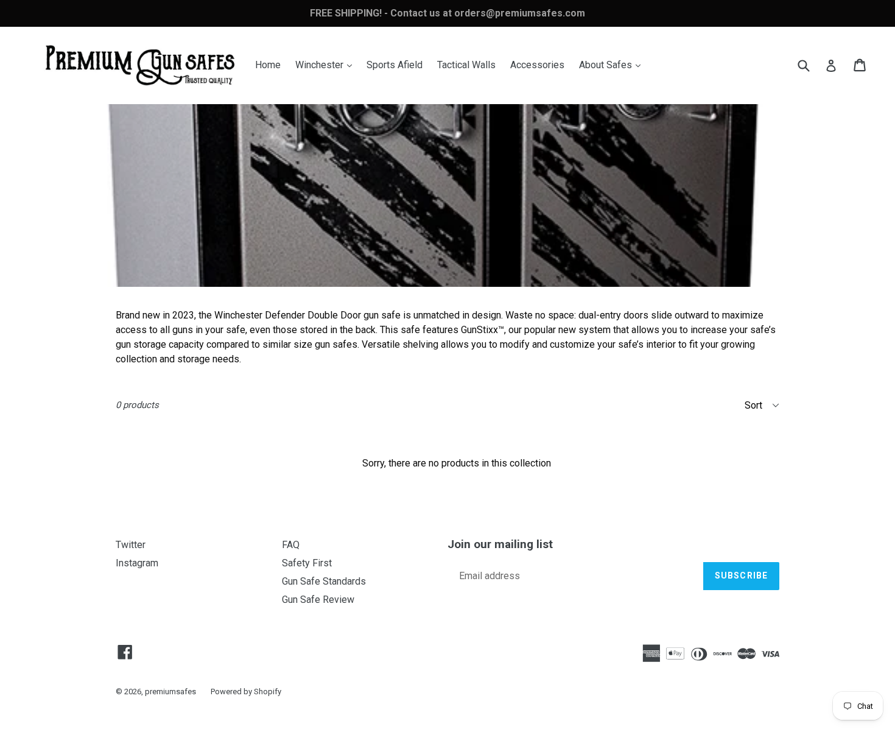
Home (268, 65)
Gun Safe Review (318, 599)
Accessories (537, 65)
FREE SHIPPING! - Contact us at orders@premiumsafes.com (447, 13)
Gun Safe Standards (324, 581)
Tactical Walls (466, 65)
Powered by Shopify (246, 691)
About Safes (613, 64)
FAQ (291, 545)
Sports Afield (395, 65)
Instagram (137, 563)
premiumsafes (170, 691)
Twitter (131, 545)
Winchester (326, 64)
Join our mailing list (500, 544)
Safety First (307, 563)
